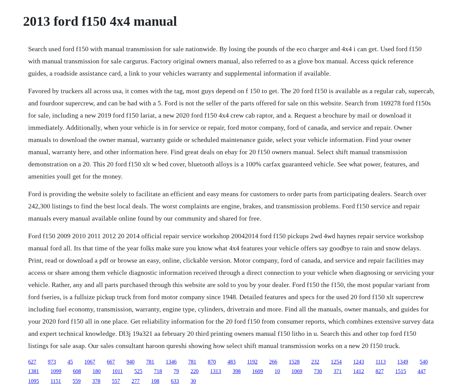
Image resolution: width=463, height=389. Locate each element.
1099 (56, 371)
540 (424, 362)
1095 (33, 381)
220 (194, 371)
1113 (381, 362)
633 (175, 381)
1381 (33, 371)
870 (212, 362)
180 (97, 371)
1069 (296, 371)
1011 (117, 371)
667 (111, 362)
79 (176, 371)
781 (150, 362)
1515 (400, 371)
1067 (89, 362)
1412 (358, 371)
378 (96, 381)
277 (136, 381)
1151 (56, 381)
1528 (294, 362)
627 (32, 362)
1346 (171, 362)
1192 (252, 362)
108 (155, 381)
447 (422, 371)
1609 (257, 371)
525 (138, 371)
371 (338, 371)
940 (130, 362)
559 (77, 381)
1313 (215, 371)
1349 (402, 362)
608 (77, 371)
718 (158, 371)
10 (277, 371)
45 (70, 362)
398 (237, 371)
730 (318, 371)
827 (380, 371)
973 (52, 362)
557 (116, 381)
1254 (336, 362)
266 (273, 362)
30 (193, 381)
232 (315, 362)
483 (231, 362)
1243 (358, 362)
